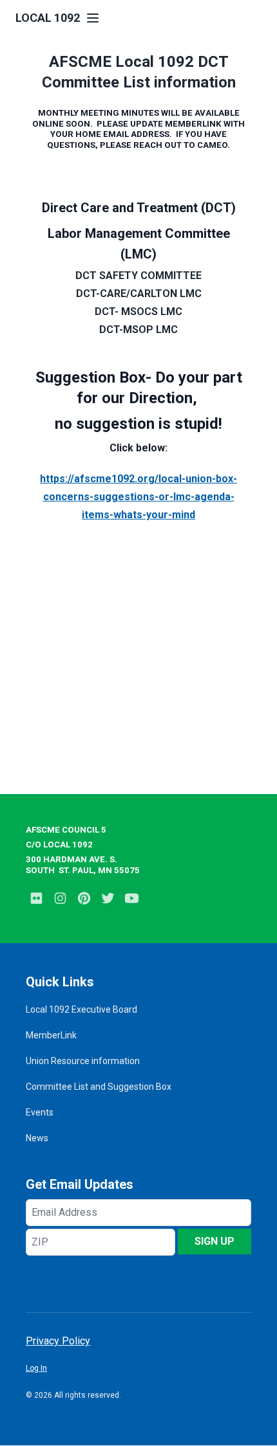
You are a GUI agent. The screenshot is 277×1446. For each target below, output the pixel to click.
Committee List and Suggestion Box (98, 1086)
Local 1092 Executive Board (81, 1009)
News (37, 1138)
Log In (36, 1368)
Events (39, 1112)
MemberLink (51, 1035)
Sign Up (214, 1241)
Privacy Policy (58, 1341)
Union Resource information (83, 1061)
